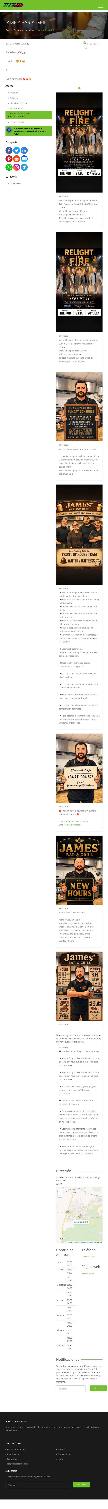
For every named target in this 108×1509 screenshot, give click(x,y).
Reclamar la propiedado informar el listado (18, 115)
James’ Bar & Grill (81, 1222)
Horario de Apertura (18, 103)
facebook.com (87, 1273)
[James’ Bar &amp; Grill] (80, 1216)
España (17, 30)
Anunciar (62, 1449)
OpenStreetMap (87, 1242)
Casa (7, 30)
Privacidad (12, 1459)
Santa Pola (29, 30)
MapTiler (77, 1242)
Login (60, 1459)
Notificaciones (16, 108)
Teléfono (14, 98)
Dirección (14, 93)
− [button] (60, 1195)
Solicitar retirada (17, 122)
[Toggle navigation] (101, 6)
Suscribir (98, 1388)
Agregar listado (65, 1454)
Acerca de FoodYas (16, 1449)
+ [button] (60, 1191)
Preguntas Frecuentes (17, 1463)
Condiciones (13, 1454)
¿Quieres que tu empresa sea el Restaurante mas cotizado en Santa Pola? (30, 131)
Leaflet (69, 1242)
